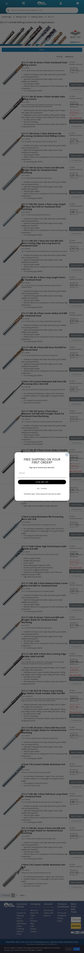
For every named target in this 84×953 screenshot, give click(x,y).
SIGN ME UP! (42, 482)
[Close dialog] (67, 454)
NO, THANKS (42, 488)
